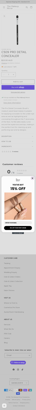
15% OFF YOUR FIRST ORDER (18, 228)
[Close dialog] (32, 178)
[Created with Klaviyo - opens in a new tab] (18, 233)
